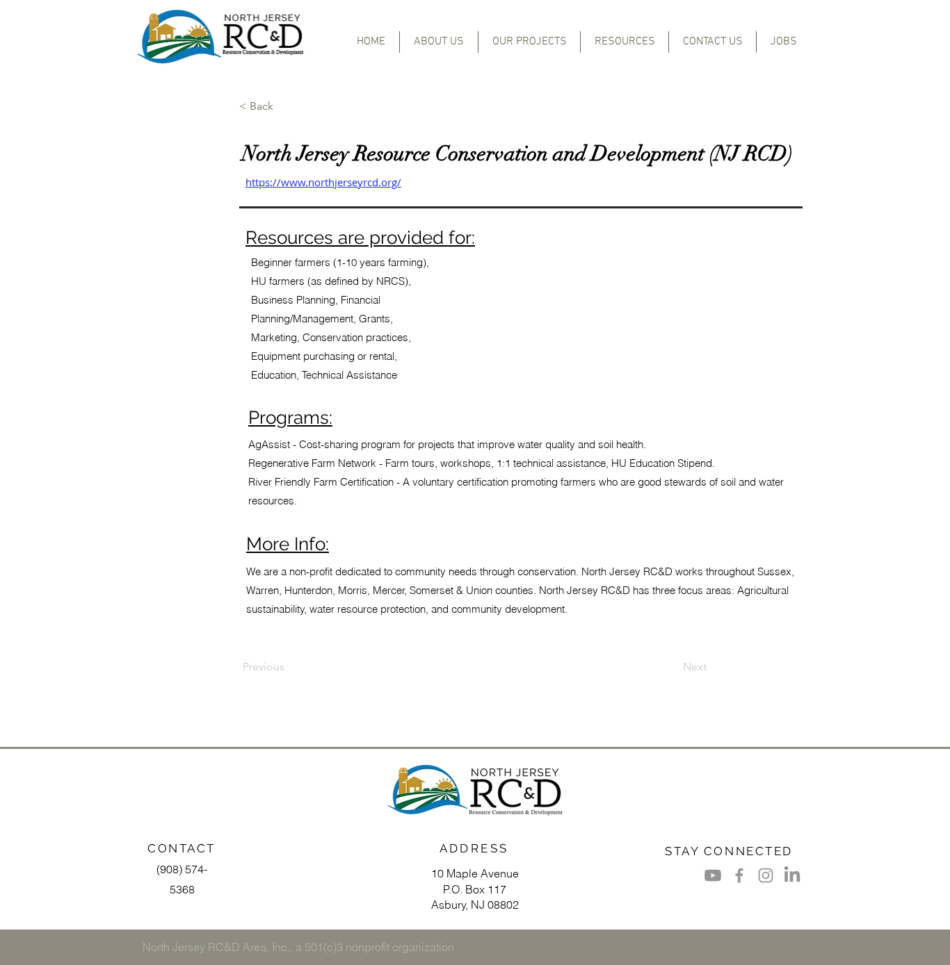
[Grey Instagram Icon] (765, 875)
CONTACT (181, 848)
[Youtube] (713, 875)
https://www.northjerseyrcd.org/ (323, 182)
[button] (529, 42)
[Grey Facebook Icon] (739, 875)
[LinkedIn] (792, 875)
